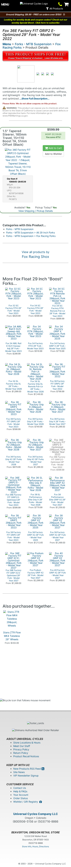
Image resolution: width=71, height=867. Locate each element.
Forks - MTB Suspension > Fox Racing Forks (30, 235)
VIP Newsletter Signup (26, 775)
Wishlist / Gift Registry (26, 801)
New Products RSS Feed (27, 768)
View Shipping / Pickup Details (35, 210)
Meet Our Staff (21, 746)
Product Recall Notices (26, 756)
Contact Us (19, 787)
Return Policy (20, 752)
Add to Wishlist (53, 153)
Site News (19, 772)
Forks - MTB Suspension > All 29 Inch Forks (30, 232)
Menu (7, 44)
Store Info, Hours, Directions (35, 846)
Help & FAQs (20, 791)
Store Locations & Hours (26, 742)
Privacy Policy (21, 749)
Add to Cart (55, 148)
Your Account (20, 794)
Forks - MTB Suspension (33, 44)
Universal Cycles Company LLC (35, 814)
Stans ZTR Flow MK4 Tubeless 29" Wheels (12, 636)
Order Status (20, 798)
